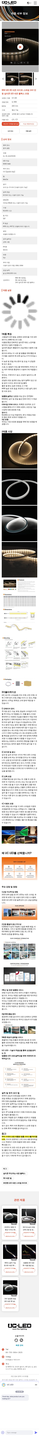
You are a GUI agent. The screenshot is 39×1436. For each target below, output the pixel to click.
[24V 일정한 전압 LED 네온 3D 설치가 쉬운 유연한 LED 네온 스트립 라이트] (10, 1287)
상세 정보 (10, 131)
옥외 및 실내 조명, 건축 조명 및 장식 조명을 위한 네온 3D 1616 (29, 1228)
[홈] (19, 1329)
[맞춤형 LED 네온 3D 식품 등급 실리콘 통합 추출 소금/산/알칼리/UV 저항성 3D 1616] (29, 1252)
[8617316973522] (16, 1340)
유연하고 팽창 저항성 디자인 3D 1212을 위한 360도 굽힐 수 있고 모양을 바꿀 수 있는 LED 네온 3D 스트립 (10, 1228)
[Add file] (2, 1432)
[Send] (36, 1432)
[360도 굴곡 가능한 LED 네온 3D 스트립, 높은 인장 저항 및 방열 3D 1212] (10, 1252)
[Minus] (36, 1384)
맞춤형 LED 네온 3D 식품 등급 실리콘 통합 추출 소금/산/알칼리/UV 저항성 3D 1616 (29, 1264)
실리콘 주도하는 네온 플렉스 (14, 1173)
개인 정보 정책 (16, 1376)
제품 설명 (28, 131)
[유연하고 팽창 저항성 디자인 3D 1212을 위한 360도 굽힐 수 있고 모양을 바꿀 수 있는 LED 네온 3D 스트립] (10, 1216)
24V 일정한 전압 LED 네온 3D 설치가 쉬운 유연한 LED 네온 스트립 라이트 (10, 1300)
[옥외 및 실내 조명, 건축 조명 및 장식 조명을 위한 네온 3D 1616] (29, 1216)
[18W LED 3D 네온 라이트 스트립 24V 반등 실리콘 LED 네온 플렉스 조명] (20, 47)
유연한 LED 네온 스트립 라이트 (15, 1183)
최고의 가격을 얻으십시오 (12, 124)
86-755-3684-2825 (14, 1352)
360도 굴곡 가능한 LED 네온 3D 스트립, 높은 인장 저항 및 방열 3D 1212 (10, 1264)
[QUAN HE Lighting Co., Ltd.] (9, 3)
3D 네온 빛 (7, 1178)
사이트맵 (25, 1376)
